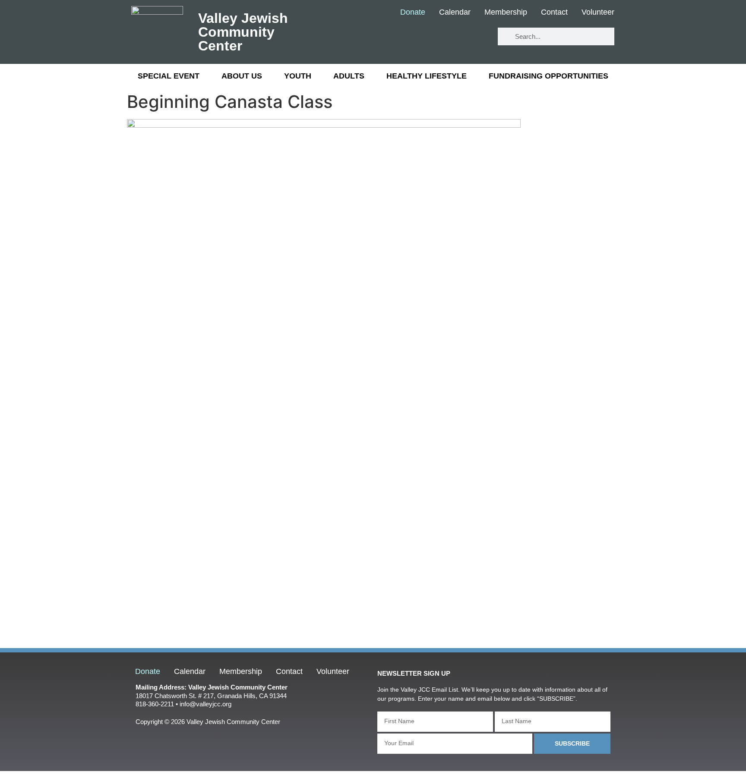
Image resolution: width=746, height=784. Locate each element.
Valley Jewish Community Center (243, 32)
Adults (348, 76)
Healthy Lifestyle (426, 76)
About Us (241, 76)
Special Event (168, 76)
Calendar (455, 12)
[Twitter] (451, 37)
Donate (412, 12)
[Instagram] (476, 37)
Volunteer (598, 12)
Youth (297, 76)
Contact (554, 12)
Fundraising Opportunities (548, 76)
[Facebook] (425, 37)
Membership (505, 12)
